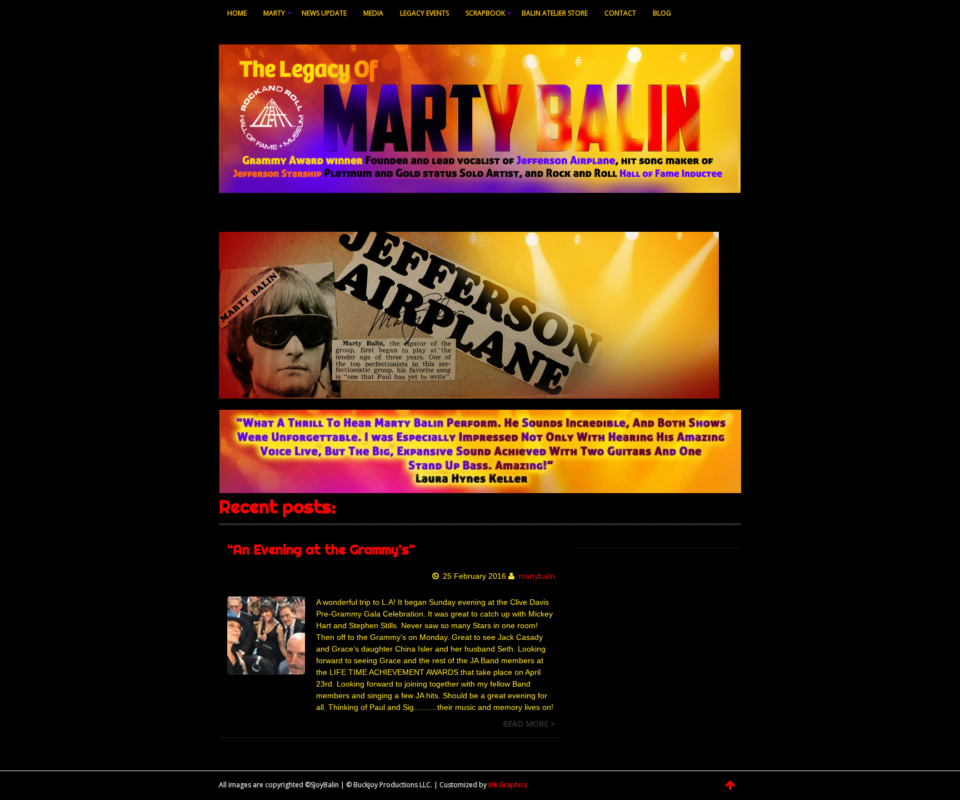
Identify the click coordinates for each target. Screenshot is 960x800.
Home (237, 13)
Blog (662, 13)
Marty (274, 13)
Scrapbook (485, 13)
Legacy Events (424, 13)
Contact (620, 13)
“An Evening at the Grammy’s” (321, 549)
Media (373, 13)
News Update (324, 13)
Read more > (529, 723)
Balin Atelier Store (555, 13)
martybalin (536, 576)
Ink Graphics (507, 784)
